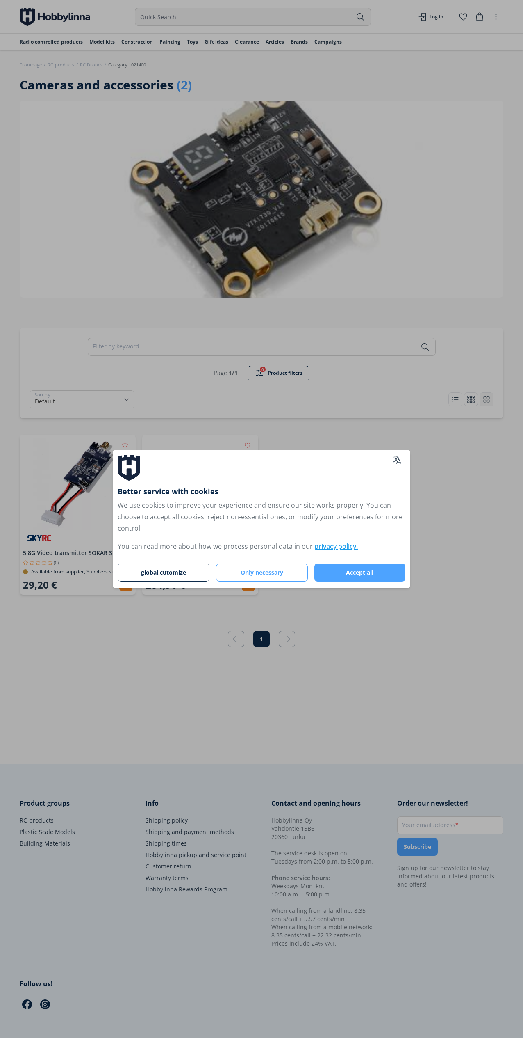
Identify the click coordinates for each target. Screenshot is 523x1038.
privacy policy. (336, 546)
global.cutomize (163, 572)
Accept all (359, 572)
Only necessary (262, 572)
